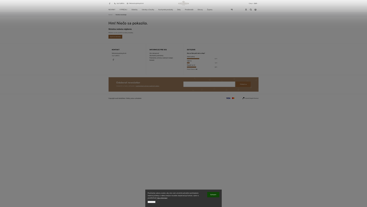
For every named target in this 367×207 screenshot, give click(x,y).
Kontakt (151, 60)
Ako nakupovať (154, 53)
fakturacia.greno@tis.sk (119, 53)
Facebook (109, 3)
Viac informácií (162, 198)
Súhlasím (213, 195)
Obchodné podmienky (156, 55)
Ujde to (189, 61)
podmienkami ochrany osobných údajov (147, 86)
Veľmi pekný (191, 56)
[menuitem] (112, 9)
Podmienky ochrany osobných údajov (161, 58)
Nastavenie (151, 202)
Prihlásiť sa (243, 84)
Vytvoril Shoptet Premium (252, 98)
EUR (255, 3)
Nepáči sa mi (191, 65)
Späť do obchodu (115, 36)
